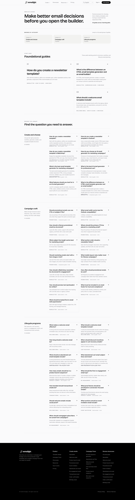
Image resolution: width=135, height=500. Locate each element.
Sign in (97, 2)
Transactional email (74, 474)
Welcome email (73, 457)
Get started (106, 2)
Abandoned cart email (75, 468)
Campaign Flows (57, 457)
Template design (57, 454)
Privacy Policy (101, 491)
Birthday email (73, 479)
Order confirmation (74, 477)
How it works (56, 465)
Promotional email (74, 463)
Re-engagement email (75, 471)
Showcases (56, 2)
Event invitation (73, 465)
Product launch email (74, 460)
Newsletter (72, 454)
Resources (64, 2)
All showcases (106, 454)
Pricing (72, 2)
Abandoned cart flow (91, 459)
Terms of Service (111, 491)
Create (47, 2)
